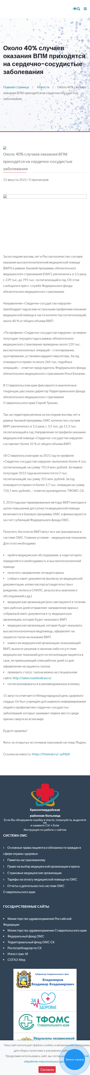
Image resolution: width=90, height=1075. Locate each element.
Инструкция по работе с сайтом (45, 829)
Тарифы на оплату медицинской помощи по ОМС (42, 879)
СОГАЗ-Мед (16, 959)
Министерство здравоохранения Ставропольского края (47, 930)
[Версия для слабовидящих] (73, 9)
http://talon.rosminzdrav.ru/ (32, 678)
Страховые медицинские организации (34, 873)
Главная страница (16, 87)
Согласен (47, 1069)
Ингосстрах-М (18, 954)
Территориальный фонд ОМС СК (31, 942)
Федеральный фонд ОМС (26, 936)
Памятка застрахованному (26, 860)
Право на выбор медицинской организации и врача (43, 866)
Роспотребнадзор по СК (25, 948)
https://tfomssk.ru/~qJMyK (51, 754)
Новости (43, 87)
